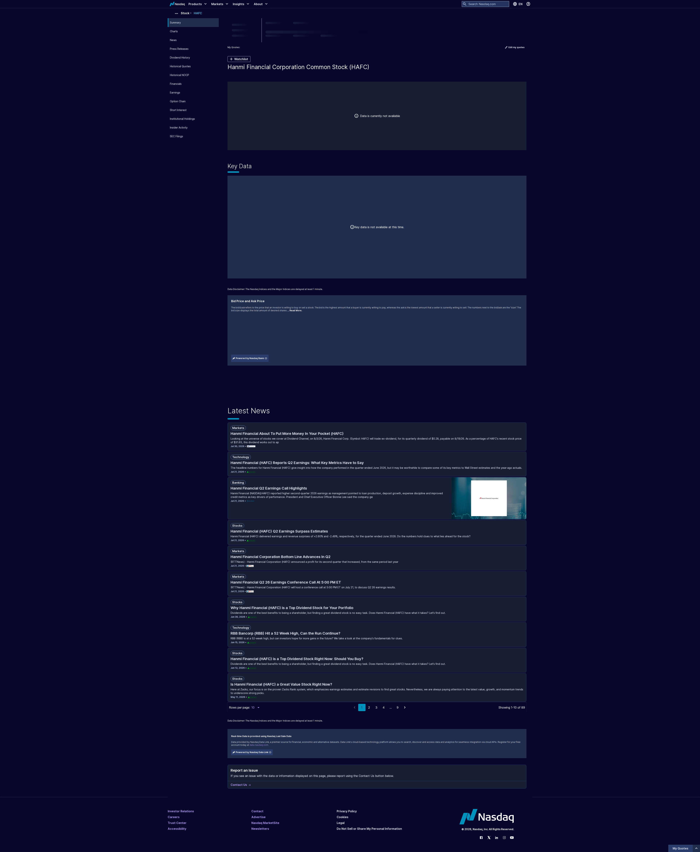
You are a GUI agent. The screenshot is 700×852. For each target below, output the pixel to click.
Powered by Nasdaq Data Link (252, 752)
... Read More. (294, 310)
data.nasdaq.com (259, 745)
